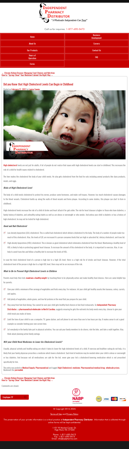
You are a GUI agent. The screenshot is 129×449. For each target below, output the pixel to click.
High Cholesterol (65, 367)
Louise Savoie (34, 89)
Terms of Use (56, 414)
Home (32, 36)
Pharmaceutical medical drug (93, 367)
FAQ (96, 57)
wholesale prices (112, 367)
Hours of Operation (32, 57)
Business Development (97, 36)
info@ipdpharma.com (67, 439)
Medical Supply (28, 367)
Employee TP (8, 397)
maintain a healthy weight (36, 277)
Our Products (32, 50)
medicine (76, 367)
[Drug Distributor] (78, 403)
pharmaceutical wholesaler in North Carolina (37, 309)
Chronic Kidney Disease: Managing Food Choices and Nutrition (28, 72)
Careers (96, 43)
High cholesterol (10, 165)
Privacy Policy (72, 414)
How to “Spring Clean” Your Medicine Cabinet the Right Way (27, 75)
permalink (19, 369)
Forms (32, 63)
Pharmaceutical (42, 367)
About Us (32, 43)
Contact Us (96, 50)
